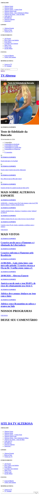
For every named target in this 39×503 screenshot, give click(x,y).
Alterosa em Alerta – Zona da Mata (14, 14)
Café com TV (8, 16)
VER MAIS (4, 229)
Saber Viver (7, 45)
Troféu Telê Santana (10, 57)
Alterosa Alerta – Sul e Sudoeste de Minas (16, 13)
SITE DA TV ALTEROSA (17, 423)
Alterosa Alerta (8, 8)
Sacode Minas (8, 48)
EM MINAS (8, 18)
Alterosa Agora (8, 6)
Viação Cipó (8, 47)
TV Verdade (7, 66)
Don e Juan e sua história (11, 40)
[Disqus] (19, 348)
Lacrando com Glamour (11, 43)
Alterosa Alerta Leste (10, 11)
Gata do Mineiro (9, 55)
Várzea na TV (8, 31)
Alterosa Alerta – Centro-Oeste (13, 9)
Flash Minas (7, 42)
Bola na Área (8, 30)
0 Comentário (8, 152)
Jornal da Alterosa (9, 19)
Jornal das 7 (7, 21)
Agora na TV (8, 64)
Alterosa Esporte (9, 28)
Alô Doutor (7, 38)
